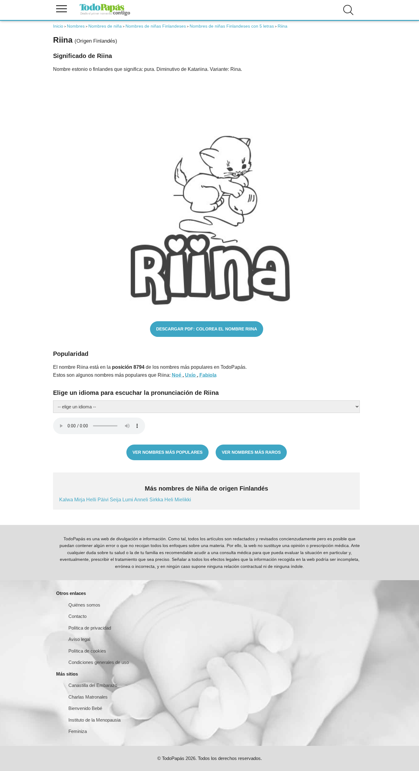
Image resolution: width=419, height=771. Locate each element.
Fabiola (208, 375)
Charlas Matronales (88, 697)
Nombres (76, 26)
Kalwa (66, 499)
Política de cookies (87, 650)
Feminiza (77, 731)
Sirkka (156, 499)
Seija (116, 499)
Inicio (58, 26)
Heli (169, 499)
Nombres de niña (105, 26)
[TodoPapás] (105, 15)
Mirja (80, 499)
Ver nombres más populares (167, 452)
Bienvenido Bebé (85, 708)
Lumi (128, 499)
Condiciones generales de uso (98, 662)
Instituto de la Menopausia (94, 720)
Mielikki (183, 499)
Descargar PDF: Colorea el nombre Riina (206, 328)
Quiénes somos (84, 604)
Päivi (104, 499)
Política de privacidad (89, 627)
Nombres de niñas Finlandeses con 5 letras (232, 26)
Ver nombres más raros (251, 452)
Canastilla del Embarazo (92, 685)
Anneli (141, 499)
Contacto (77, 616)
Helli (92, 499)
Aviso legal (79, 639)
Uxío (191, 375)
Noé (177, 375)
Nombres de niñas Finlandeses (155, 26)
